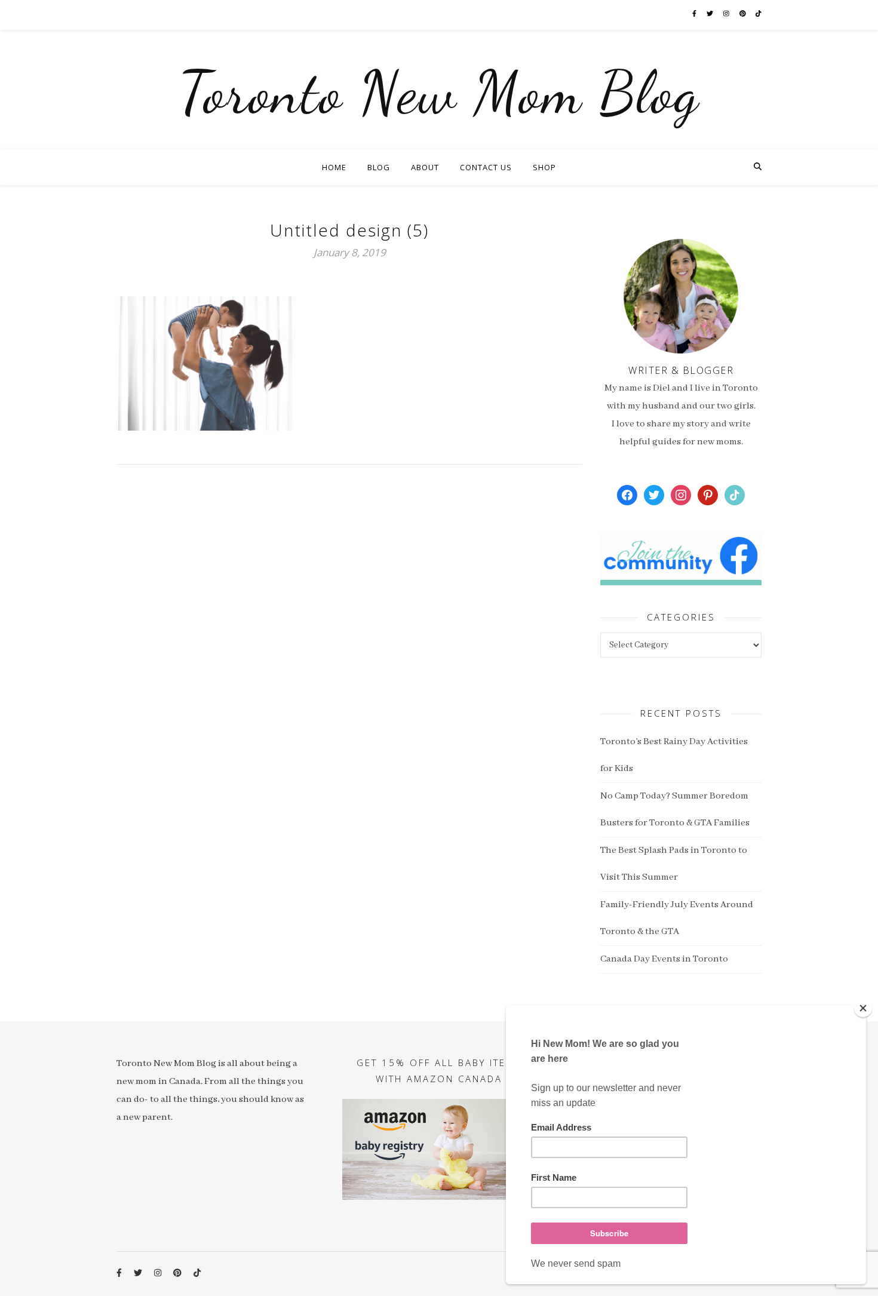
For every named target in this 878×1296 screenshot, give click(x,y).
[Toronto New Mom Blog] (439, 89)
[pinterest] (743, 15)
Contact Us (486, 167)
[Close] (863, 1008)
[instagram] (726, 15)
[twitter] (710, 15)
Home (334, 167)
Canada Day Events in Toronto (664, 959)
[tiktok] (759, 15)
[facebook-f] (695, 15)
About (425, 167)
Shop (544, 167)
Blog (378, 167)
